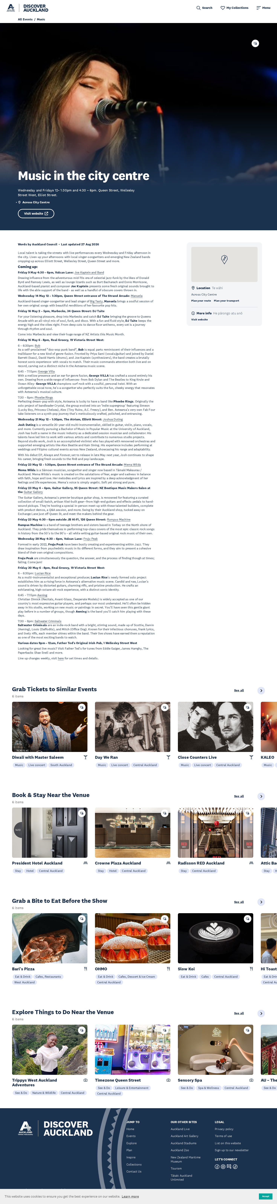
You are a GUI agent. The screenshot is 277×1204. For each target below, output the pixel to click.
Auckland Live (180, 1129)
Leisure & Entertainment (131, 1088)
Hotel (30, 871)
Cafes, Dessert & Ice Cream (137, 976)
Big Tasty (96, 301)
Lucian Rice (43, 573)
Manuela (136, 296)
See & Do (21, 1093)
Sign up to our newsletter (232, 1150)
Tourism (176, 1168)
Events (130, 1136)
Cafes (205, 976)
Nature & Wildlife (44, 1093)
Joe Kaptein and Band (89, 272)
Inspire (130, 1157)
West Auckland (24, 982)
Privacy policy (224, 1129)
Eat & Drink (22, 976)
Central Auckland (145, 765)
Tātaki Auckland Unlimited (181, 1178)
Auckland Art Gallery (184, 1136)
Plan (129, 1150)
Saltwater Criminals (48, 621)
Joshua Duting (113, 419)
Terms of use (223, 1136)
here (61, 658)
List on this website (228, 1143)
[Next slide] (261, 690)
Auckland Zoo (180, 1150)
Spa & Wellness (208, 1088)
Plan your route (201, 300)
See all (239, 690)
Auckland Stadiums (184, 1143)
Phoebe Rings (44, 397)
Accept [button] (265, 1196)
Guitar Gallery (33, 492)
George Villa (46, 371)
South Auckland (61, 765)
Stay (18, 871)
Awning (42, 595)
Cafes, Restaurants (48, 976)
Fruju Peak (90, 539)
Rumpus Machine (118, 519)
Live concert (36, 765)
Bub (37, 345)
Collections (134, 1164)
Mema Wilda (132, 464)
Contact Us (134, 1171)
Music (19, 765)
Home (130, 1129)
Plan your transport (226, 300)
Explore (131, 1143)
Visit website (33, 214)
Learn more (130, 1196)
